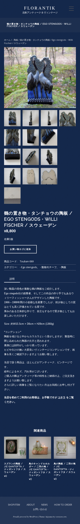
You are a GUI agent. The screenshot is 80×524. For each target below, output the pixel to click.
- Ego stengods (28, 267)
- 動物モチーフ (48, 267)
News (44, 504)
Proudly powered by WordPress (25, 516)
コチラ (61, 397)
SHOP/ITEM (14, 504)
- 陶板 (15, 39)
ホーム (7, 39)
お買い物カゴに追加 (20, 249)
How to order (63, 504)
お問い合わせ (40, 509)
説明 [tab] (12, 278)
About (31, 504)
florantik (40, 8)
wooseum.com (61, 516)
